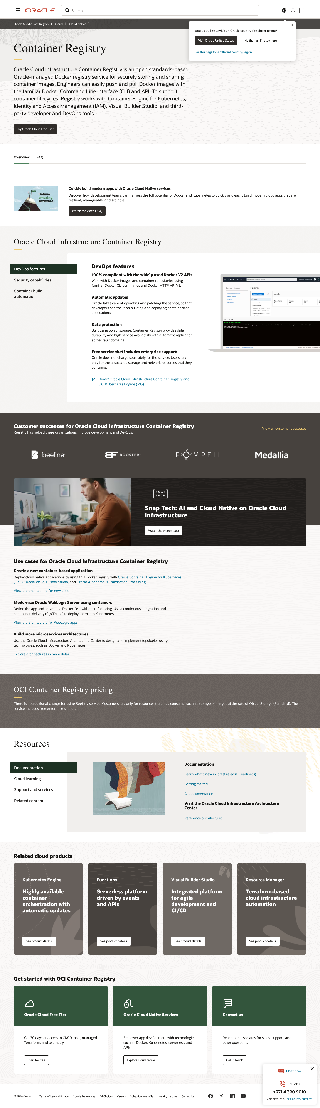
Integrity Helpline (167, 1096)
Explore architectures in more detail (42, 654)
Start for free (36, 1060)
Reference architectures (203, 818)
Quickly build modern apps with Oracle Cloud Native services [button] (120, 188)
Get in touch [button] (234, 1060)
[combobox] (160, 10)
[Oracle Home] (40, 10)
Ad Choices (106, 1096)
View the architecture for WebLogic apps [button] (45, 622)
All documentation (198, 793)
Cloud (59, 24)
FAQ (39, 157)
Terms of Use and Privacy (54, 1096)
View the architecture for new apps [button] (41, 590)
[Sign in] (293, 10)
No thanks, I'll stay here (260, 40)
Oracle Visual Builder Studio (46, 581)
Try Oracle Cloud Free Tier (35, 129)
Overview (21, 157)
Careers (121, 1096)
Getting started (196, 783)
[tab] (43, 269)
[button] (18, 10)
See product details (39, 941)
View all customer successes (284, 428)
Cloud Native (77, 24)
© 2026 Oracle (22, 1096)
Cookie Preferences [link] (84, 1096)
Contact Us (188, 1096)
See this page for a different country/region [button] (223, 52)
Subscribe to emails (141, 1096)
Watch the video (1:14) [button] (87, 211)
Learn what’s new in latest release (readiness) (220, 774)
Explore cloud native (141, 1060)
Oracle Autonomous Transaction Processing (111, 581)
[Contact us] (301, 10)
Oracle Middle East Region (31, 24)
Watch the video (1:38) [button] (163, 531)
